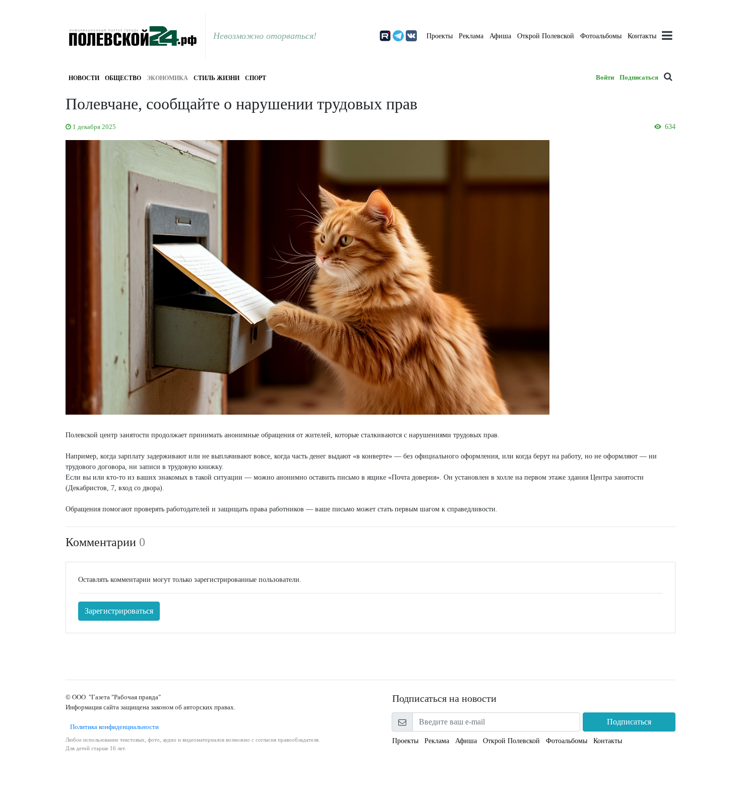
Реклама (471, 36)
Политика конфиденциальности (112, 727)
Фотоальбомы (601, 36)
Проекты (439, 36)
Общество (123, 78)
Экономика (167, 78)
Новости (84, 78)
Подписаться (639, 77)
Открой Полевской (545, 36)
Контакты (642, 36)
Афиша (500, 36)
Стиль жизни (216, 78)
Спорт (255, 78)
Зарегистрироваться (119, 611)
